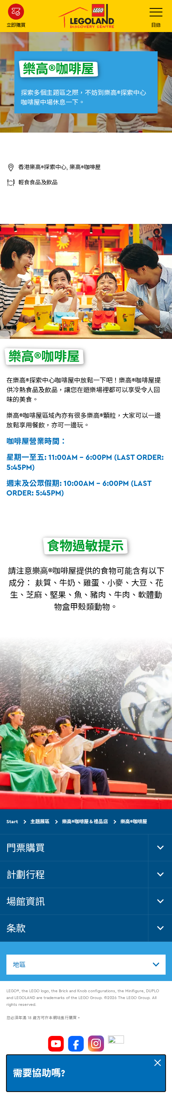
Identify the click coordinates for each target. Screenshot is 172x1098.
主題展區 (40, 821)
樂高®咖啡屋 (133, 821)
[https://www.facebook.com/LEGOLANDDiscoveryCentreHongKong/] (76, 1044)
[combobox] (86, 965)
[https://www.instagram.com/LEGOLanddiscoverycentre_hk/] (96, 1044)
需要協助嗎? (39, 1073)
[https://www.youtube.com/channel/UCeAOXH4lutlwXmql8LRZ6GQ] (56, 1044)
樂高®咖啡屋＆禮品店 (85, 821)
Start (12, 821)
